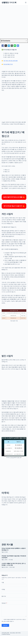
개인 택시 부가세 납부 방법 (10, 60)
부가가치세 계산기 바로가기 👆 (14, 206)
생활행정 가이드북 (9, 2)
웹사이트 (4, 596)
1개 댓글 (11, 559)
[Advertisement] (14, 23)
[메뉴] (25, 2)
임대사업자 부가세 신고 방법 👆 (14, 197)
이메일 (3, 589)
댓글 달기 (4, 603)
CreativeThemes (6, 634)
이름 (3, 582)
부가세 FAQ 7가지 (8, 64)
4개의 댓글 (11, 567)
